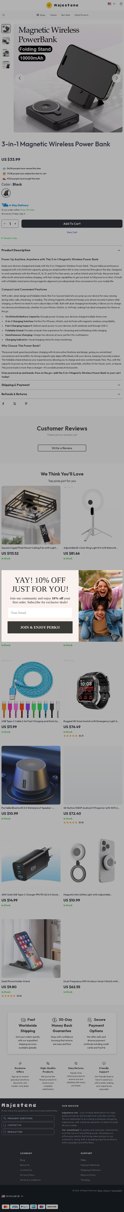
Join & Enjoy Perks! (40, 627)
